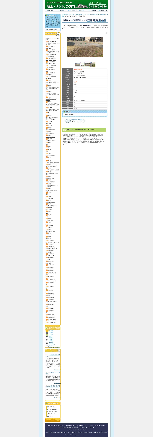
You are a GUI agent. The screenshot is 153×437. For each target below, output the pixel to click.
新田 (51, 99)
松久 (47, 284)
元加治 (47, 191)
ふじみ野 (54, 140)
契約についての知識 (83, 432)
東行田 (47, 173)
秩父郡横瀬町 (51, 308)
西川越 (47, 89)
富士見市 (50, 138)
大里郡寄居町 (51, 300)
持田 (47, 174)
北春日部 (54, 109)
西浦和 (47, 71)
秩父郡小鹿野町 (51, 314)
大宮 (47, 43)
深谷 (49, 185)
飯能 (47, 178)
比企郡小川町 (51, 261)
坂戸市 (49, 164)
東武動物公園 (53, 280)
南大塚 (57, 87)
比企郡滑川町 (51, 254)
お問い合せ (99, 432)
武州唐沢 (50, 252)
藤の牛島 (47, 110)
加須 (47, 181)
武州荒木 (53, 173)
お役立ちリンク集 (51, 413)
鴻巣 (49, 198)
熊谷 (47, 93)
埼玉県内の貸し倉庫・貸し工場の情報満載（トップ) (74, 14)
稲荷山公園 (56, 162)
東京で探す (69, 429)
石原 (55, 94)
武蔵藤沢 (52, 190)
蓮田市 (49, 211)
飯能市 (49, 176)
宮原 (49, 51)
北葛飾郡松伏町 (51, 297)
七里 (47, 56)
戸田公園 (53, 129)
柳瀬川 (47, 151)
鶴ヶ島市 (50, 207)
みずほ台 (50, 140)
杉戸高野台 (48, 295)
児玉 (49, 202)
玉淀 (53, 301)
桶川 (47, 194)
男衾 (51, 301)
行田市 (49, 171)
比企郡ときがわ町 (52, 272)
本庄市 (49, 200)
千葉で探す (79, 429)
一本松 (50, 209)
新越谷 (54, 104)
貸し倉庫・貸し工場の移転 (52, 409)
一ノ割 (47, 109)
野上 (47, 312)
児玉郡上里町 (51, 290)
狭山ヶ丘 (47, 117)
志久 (51, 242)
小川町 (47, 263)
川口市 (49, 80)
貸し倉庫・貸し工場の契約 (52, 411)
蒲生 (49, 104)
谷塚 (55, 99)
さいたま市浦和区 (52, 65)
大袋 (47, 105)
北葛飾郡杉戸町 (51, 293)
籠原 (49, 93)
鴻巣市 (49, 196)
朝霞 (47, 133)
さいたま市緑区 (51, 72)
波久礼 (47, 302)
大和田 (49, 56)
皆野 (47, 306)
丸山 (49, 242)
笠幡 (56, 88)
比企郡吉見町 (51, 267)
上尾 (47, 155)
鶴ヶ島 (47, 209)
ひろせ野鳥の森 (53, 93)
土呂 (47, 52)
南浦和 (51, 63)
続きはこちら (57, 370)
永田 (54, 185)
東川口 (51, 82)
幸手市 (49, 222)
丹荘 (47, 288)
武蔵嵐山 (47, 259)
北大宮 (58, 43)
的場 (55, 87)
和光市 (49, 157)
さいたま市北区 (51, 50)
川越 (53, 87)
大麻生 (47, 95)
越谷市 (49, 101)
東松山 (47, 123)
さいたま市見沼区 (52, 54)
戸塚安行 (47, 82)
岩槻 (47, 78)
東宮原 (54, 51)
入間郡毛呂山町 (51, 246)
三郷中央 (47, 137)
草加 (53, 99)
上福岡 (51, 227)
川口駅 (51, 335)
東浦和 (51, 74)
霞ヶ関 (47, 88)
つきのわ (51, 255)
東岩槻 (49, 78)
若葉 (47, 166)
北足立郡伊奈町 (51, 240)
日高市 (49, 229)
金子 (49, 190)
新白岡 (49, 238)
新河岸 (50, 88)
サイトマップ (50, 416)
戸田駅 (51, 339)
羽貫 (47, 242)
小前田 (51, 185)
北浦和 (47, 67)
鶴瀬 (47, 140)
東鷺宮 (51, 169)
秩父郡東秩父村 (51, 317)
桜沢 (47, 301)
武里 (56, 110)
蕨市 (49, 112)
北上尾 (49, 155)
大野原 (51, 220)
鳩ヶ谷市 (50, 125)
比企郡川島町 (51, 265)
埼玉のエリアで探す (92, 14)
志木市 (49, 149)
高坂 (50, 123)
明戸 (56, 185)
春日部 (50, 109)
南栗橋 (57, 169)
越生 (47, 252)
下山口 (52, 119)
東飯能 (49, 178)
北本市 (49, 214)
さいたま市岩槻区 (52, 76)
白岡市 (49, 236)
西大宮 (47, 48)
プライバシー (64, 432)
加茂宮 (49, 52)
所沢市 (49, 115)
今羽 (47, 51)
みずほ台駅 (52, 344)
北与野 (54, 60)
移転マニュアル (75, 432)
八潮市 (49, 142)
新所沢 (47, 118)
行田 (50, 173)
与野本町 (50, 60)
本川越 (50, 87)
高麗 (54, 231)
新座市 (49, 146)
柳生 (54, 181)
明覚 (47, 274)
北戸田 (49, 129)
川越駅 (51, 332)
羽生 (47, 205)
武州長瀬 (47, 248)
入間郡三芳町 (51, 244)
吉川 (47, 234)
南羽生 (49, 205)
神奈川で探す (74, 429)
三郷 (51, 137)
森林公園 (47, 255)
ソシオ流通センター (50, 94)
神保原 (47, 291)
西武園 (55, 119)
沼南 (54, 155)
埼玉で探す (84, 429)
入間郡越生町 (51, 250)
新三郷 (53, 137)
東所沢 (56, 117)
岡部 (47, 186)
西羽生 (54, 205)
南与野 (47, 60)
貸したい (69, 432)
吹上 (47, 198)
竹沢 (50, 263)
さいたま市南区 (51, 61)
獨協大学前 (48, 100)
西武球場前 (48, 119)
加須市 (49, 180)
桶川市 (49, 193)
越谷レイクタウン (54, 103)
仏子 (47, 190)
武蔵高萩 (47, 231)
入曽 (47, 162)
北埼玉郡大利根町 (52, 322)
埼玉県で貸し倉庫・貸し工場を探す (52, 39)
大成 (49, 43)
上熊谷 (57, 94)
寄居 (49, 301)
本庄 (47, 202)
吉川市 (49, 233)
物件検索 (54, 432)
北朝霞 (52, 133)
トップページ (48, 432)
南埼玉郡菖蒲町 (51, 276)
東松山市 (50, 121)
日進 (51, 51)
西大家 (54, 166)
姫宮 (47, 280)
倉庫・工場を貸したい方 (52, 406)
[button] (106, 33)
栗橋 (49, 169)
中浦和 (54, 63)
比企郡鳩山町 (51, 270)
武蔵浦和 (47, 63)
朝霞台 (49, 133)
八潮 (47, 144)
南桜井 (51, 110)
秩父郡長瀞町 (51, 310)
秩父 (49, 220)
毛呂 (51, 248)
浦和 (52, 67)
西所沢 (53, 117)
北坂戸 (51, 166)
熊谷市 (49, 91)
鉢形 (55, 301)
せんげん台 (48, 103)
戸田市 (49, 127)
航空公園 (50, 118)
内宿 (53, 242)
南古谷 (47, 87)
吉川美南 (50, 234)
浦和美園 (47, 74)
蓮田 (47, 213)
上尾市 (49, 153)
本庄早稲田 (52, 202)
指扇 (50, 48)
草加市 (49, 97)
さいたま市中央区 (52, 58)
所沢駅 (51, 342)
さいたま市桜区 (51, 69)
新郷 (52, 205)
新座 (47, 147)
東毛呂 (53, 248)
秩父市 (49, 218)
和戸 (49, 280)
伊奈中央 (56, 242)
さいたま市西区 (51, 46)
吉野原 (57, 51)
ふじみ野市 (50, 225)
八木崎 (57, 109)
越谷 (47, 104)
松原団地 (47, 99)
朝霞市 (49, 131)
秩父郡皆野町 (51, 304)
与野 (50, 67)
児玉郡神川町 (51, 286)
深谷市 (49, 183)
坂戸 (49, 166)
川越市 (49, 85)
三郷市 (49, 135)
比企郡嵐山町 (51, 257)
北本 (47, 216)
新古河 (49, 181)
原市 (52, 155)
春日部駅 (51, 343)
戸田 (47, 129)
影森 (47, 220)
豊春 (54, 110)
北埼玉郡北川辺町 (52, 319)
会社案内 (58, 432)
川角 (56, 248)
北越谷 (57, 104)
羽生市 (49, 204)
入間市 (49, 188)
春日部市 (50, 107)
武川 (47, 185)
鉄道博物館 (48, 44)
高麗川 (51, 231)
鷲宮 (54, 169)
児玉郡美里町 (51, 282)
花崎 (52, 181)
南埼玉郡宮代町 (51, 279)
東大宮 (52, 56)
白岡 (47, 238)
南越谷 (51, 104)
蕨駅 (50, 336)
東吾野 (52, 178)
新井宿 (57, 82)
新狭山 (52, 162)
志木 (49, 147)
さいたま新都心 (53, 43)
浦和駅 (51, 337)
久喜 (47, 169)
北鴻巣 (51, 198)
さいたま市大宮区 (52, 41)
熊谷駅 (51, 330)
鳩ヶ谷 (54, 82)
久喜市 (49, 168)
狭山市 (49, 160)
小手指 (54, 118)
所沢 (51, 117)
